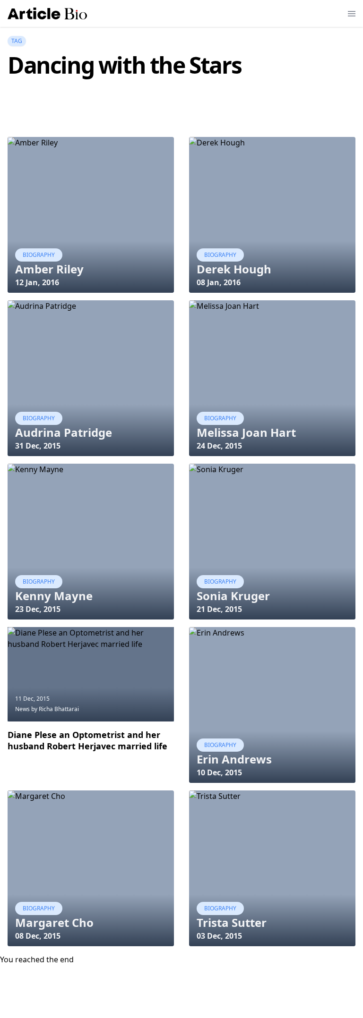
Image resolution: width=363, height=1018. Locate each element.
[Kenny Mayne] (91, 541)
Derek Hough (234, 269)
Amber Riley (49, 269)
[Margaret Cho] (91, 868)
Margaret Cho (54, 922)
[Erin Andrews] (272, 705)
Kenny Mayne (54, 595)
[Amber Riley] (91, 215)
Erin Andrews (234, 759)
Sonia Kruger (233, 595)
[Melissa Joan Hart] (272, 378)
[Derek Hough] (272, 215)
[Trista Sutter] (272, 868)
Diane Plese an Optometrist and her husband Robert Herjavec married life (87, 740)
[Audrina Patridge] (91, 378)
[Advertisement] (180, 113)
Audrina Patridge (63, 432)
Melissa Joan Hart (246, 432)
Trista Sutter (232, 922)
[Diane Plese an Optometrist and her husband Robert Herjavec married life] (91, 674)
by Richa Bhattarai (55, 709)
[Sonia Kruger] (272, 541)
